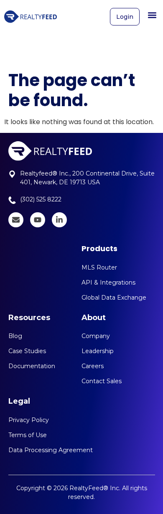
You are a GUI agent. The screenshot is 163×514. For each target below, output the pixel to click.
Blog (15, 336)
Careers (93, 366)
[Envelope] (15, 219)
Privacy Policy (28, 420)
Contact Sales (102, 381)
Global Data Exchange (114, 297)
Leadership (98, 351)
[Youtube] (37, 219)
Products (99, 248)
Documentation (31, 366)
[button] (152, 15)
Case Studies (27, 351)
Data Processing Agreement (50, 450)
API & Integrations (108, 282)
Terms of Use (27, 435)
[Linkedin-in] (59, 219)
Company (96, 336)
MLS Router (99, 267)
